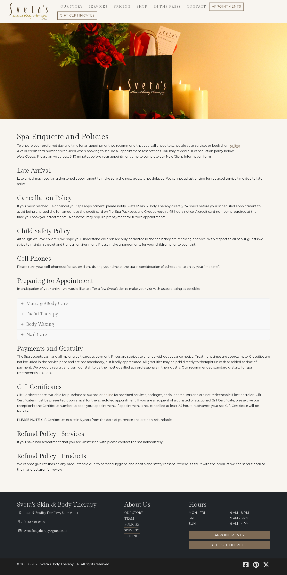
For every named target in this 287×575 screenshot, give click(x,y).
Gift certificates (229, 545)
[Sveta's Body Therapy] (28, 11)
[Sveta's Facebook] (246, 566)
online (235, 145)
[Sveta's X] (266, 566)
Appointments (229, 535)
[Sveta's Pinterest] (256, 566)
